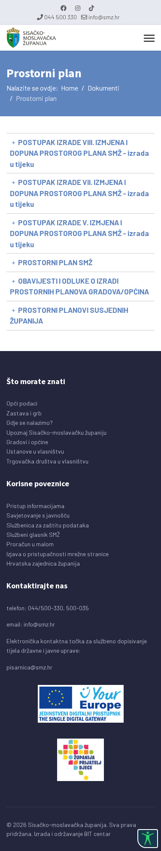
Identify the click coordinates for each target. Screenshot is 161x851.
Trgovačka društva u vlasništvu (47, 461)
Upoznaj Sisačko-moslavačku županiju (56, 432)
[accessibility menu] (147, 838)
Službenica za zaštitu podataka (47, 525)
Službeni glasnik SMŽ (33, 534)
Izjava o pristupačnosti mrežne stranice (57, 553)
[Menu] (149, 38)
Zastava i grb (24, 413)
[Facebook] (64, 8)
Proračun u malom (30, 544)
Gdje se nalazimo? (29, 422)
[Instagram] (77, 8)
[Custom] (91, 8)
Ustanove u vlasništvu (35, 451)
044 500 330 (60, 17)
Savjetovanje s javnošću (38, 515)
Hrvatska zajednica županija (43, 563)
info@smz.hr (104, 17)
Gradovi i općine (27, 441)
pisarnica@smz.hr (29, 667)
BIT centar (97, 833)
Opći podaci (21, 403)
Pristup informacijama (35, 505)
